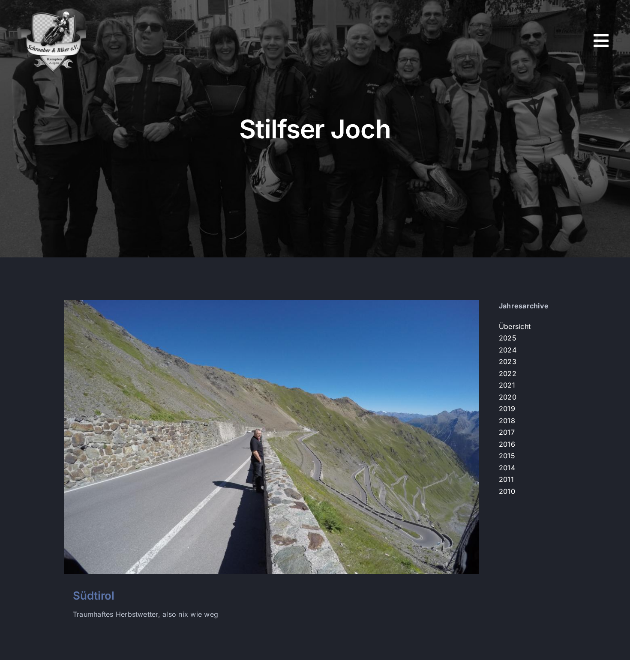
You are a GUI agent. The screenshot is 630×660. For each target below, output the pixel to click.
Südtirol (93, 595)
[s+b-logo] (53, 12)
